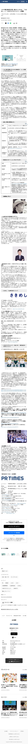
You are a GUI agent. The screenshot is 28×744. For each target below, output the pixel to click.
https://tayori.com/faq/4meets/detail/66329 (9, 423)
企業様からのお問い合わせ (14, 736)
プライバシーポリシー (14, 731)
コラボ (12, 582)
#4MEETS (16, 588)
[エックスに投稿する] (6, 23)
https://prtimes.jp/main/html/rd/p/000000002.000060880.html (13, 412)
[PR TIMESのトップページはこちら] (5, 1)
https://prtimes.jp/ (5, 494)
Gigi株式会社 (12, 585)
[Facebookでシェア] (8, 23)
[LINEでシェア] (10, 23)
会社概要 (5, 731)
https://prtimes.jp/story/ (6, 497)
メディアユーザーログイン (14, 526)
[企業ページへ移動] (14, 624)
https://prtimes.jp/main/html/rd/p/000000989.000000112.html (13, 389)
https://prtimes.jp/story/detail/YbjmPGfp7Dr (10, 417)
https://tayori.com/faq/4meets (7, 66)
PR (2, 582)
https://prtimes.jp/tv (21, 503)
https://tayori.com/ (5, 507)
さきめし (19, 585)
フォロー (14, 633)
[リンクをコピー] (16, 23)
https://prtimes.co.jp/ (10, 513)
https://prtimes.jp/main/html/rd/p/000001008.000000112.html (13, 391)
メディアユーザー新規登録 (14, 532)
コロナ (17, 582)
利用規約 (22, 731)
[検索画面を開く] (26, 1)
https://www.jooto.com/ (7, 509)
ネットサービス (14, 577)
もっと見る (25, 669)
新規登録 (22, 1)
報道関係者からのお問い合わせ (14, 733)
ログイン (18, 1)
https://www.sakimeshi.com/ (12, 63)
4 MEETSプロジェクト (6, 588)
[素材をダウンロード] (14, 23)
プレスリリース (9, 615)
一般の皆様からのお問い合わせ (14, 739)
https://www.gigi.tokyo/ (13, 341)
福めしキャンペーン (6, 591)
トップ (3, 615)
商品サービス (5, 571)
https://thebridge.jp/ (6, 512)
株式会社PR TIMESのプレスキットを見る (9, 609)
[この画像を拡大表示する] (5, 554)
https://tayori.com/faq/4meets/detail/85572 (9, 427)
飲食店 (7, 582)
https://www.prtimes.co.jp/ (15, 640)
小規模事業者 (5, 585)
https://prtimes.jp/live (15, 504)
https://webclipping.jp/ (6, 499)
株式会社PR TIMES (17, 615)
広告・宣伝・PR (5, 577)
